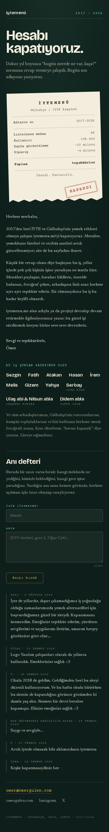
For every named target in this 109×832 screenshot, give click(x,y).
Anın (10, 528)
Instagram (47, 801)
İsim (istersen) (22, 506)
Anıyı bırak (24, 578)
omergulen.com (19, 801)
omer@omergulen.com (29, 790)
